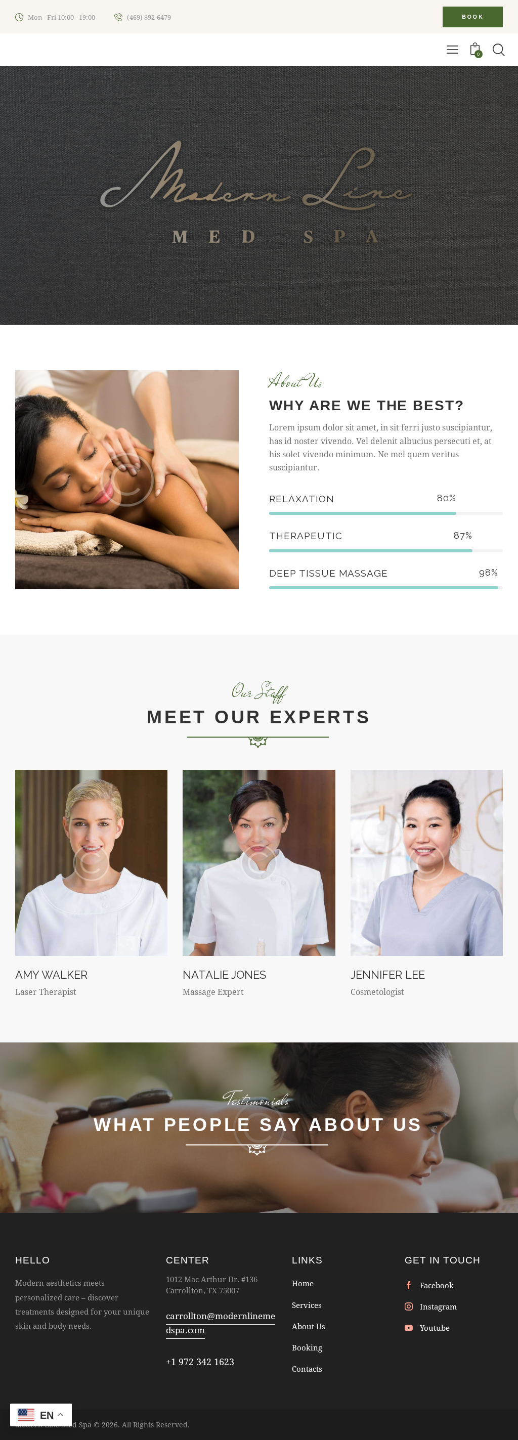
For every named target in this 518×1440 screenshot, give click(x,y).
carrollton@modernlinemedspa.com (220, 1323)
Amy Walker (51, 974)
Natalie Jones (224, 974)
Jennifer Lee (388, 974)
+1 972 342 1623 (200, 1362)
